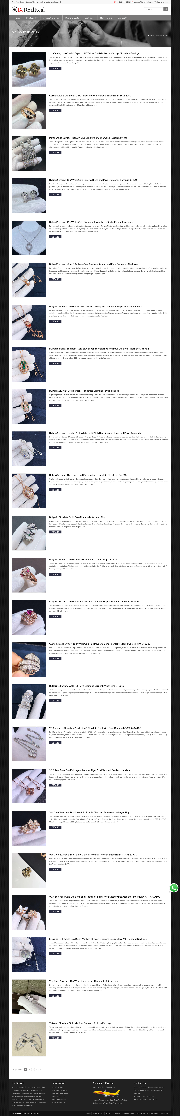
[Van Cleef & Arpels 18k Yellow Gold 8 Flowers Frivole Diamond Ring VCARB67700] (29, 887)
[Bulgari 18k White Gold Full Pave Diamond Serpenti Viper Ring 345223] (29, 718)
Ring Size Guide (58, 1087)
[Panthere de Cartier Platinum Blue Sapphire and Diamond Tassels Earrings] (29, 170)
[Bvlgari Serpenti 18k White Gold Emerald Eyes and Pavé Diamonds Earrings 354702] (29, 212)
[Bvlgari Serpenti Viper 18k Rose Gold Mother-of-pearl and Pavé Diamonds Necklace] (29, 297)
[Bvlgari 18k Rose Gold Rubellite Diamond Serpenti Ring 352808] (29, 592)
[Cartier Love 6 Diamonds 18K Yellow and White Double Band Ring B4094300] (29, 128)
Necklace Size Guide (60, 1093)
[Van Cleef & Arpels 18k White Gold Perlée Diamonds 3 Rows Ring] (29, 1013)
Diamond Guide (72, 18)
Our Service (89, 18)
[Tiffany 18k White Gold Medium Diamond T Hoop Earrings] (29, 1056)
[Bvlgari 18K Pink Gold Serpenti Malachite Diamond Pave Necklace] (29, 423)
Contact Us (122, 18)
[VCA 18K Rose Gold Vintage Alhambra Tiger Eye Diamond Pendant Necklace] (29, 802)
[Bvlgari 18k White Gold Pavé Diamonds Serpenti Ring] (29, 550)
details (55, 68)
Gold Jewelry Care (59, 1103)
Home (17, 18)
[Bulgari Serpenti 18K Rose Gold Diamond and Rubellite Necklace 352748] (29, 507)
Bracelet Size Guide (59, 1090)
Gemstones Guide (59, 1099)
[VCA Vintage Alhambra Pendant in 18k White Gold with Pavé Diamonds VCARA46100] (29, 760)
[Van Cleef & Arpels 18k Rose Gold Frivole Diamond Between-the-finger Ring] (29, 845)
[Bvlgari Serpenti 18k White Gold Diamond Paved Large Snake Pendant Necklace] (29, 254)
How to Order (106, 18)
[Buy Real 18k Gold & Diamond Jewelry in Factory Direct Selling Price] (29, 12)
